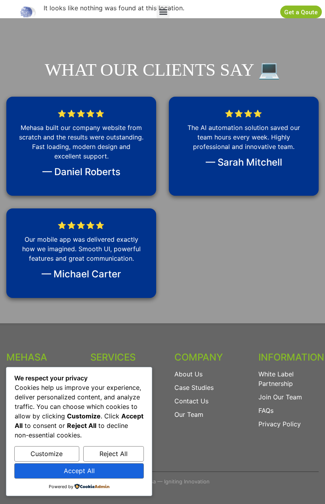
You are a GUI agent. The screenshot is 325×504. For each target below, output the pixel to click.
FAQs (265, 410)
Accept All (79, 471)
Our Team (188, 414)
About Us (188, 374)
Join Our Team (280, 397)
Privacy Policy (279, 424)
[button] (163, 11)
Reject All (113, 454)
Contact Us (191, 401)
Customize (47, 454)
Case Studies (194, 387)
